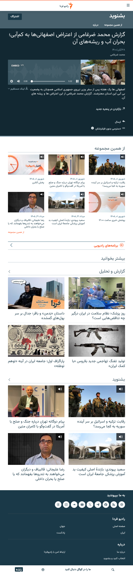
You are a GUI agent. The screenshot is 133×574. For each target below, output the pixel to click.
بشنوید (118, 379)
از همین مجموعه (113, 25)
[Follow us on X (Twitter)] (90, 504)
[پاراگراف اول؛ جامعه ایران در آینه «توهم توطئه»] (36, 341)
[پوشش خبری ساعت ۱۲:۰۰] (107, 202)
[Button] (120, 122)
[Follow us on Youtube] (82, 504)
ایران (123, 533)
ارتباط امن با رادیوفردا (54, 552)
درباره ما (121, 552)
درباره (95, 25)
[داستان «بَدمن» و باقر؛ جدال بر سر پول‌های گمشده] (36, 293)
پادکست (60, 533)
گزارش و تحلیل (112, 271)
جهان (62, 526)
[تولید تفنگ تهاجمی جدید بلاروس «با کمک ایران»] (97, 341)
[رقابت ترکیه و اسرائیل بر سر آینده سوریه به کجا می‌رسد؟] (107, 164)
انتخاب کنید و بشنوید (114, 558)
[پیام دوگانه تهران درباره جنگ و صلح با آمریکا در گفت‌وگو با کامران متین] (66, 164)
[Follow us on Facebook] (106, 504)
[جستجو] (113, 569)
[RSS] (113, 504)
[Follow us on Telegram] (98, 504)
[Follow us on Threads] (58, 504)
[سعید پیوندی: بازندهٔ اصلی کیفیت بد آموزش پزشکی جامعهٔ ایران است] (66, 202)
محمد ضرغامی (117, 55)
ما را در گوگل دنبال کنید (78, 569)
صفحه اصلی (119, 526)
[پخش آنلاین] (26, 164)
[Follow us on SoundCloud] (74, 504)
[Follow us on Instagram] (66, 504)
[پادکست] (43, 569)
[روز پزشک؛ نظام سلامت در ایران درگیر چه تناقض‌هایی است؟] (97, 293)
